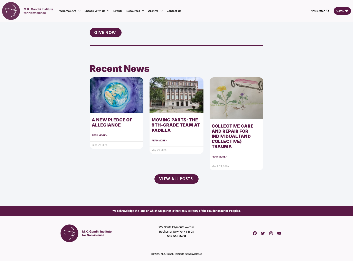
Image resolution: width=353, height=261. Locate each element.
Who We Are (67, 10)
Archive (153, 10)
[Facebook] (255, 233)
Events (117, 10)
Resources (133, 10)
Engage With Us (95, 10)
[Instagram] (271, 233)
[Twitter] (263, 233)
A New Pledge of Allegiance (112, 122)
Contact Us (174, 10)
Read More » (99, 135)
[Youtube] (279, 233)
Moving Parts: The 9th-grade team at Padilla (176, 125)
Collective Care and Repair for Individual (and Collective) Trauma (232, 136)
